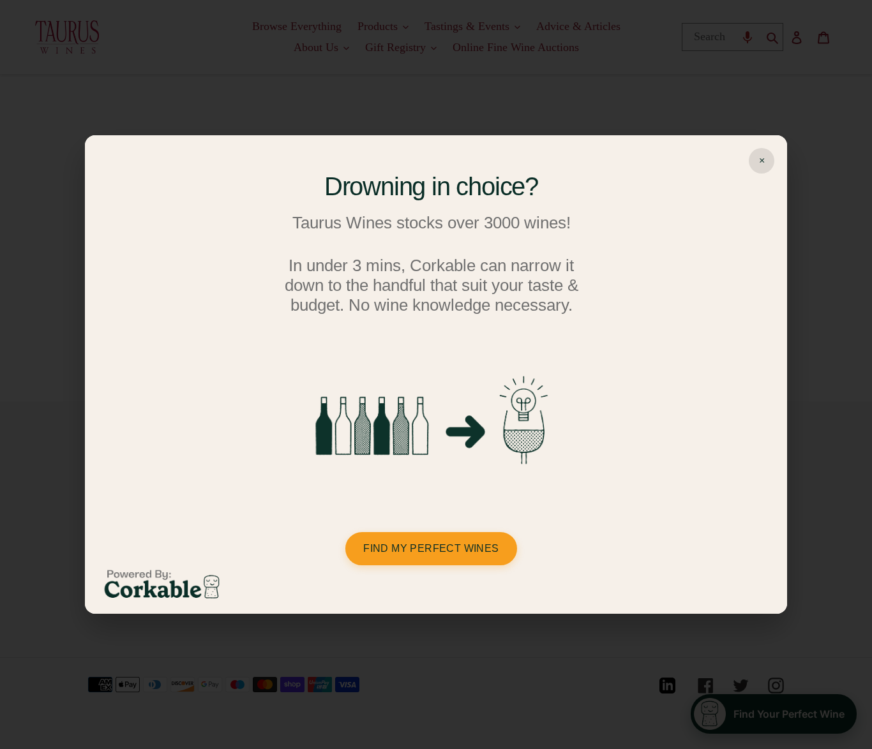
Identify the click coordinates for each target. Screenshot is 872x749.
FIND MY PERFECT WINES (431, 548)
